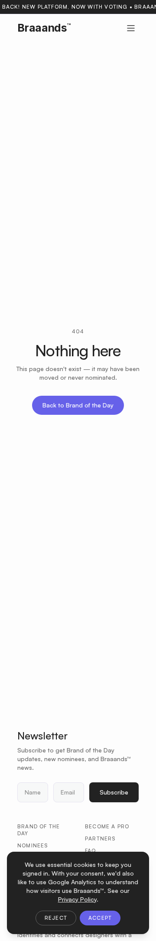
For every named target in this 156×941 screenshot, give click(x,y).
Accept (100, 918)
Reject (56, 918)
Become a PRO (107, 826)
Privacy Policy (77, 899)
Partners (100, 838)
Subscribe (114, 792)
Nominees (32, 845)
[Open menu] (131, 28)
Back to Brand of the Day (78, 405)
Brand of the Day (38, 830)
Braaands (43, 27)
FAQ (90, 850)
